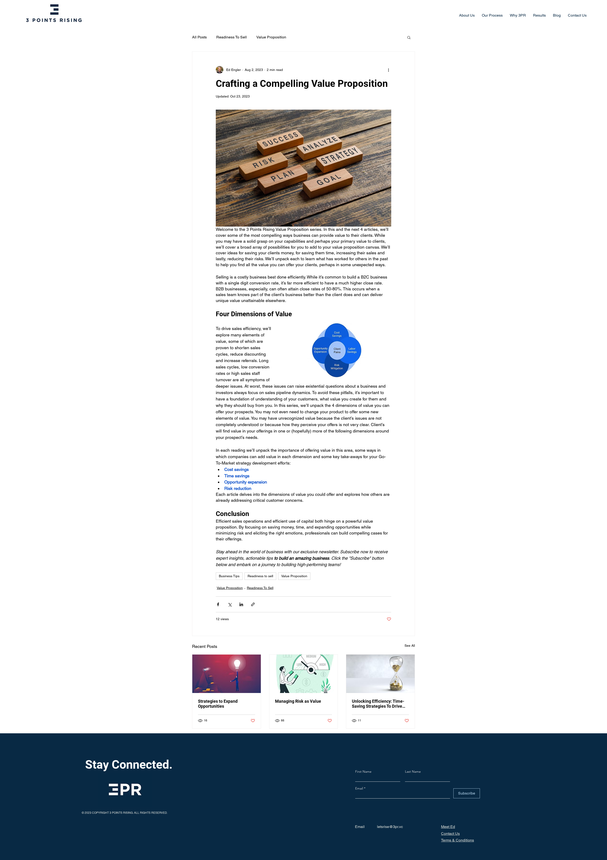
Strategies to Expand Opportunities (218, 704)
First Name (363, 771)
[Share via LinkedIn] (241, 604)
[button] (409, 37)
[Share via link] (253, 604)
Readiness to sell (260, 576)
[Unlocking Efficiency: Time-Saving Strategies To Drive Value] (380, 674)
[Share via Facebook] (218, 604)
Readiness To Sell (231, 37)
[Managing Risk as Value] (303, 674)
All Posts (199, 37)
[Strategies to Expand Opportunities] (226, 674)
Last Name (413, 771)
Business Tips (229, 576)
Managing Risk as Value (298, 701)
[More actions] (388, 70)
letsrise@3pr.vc (390, 826)
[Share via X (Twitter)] (229, 604)
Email (359, 788)
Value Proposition (271, 37)
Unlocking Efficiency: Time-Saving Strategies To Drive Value (378, 704)
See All (410, 645)
